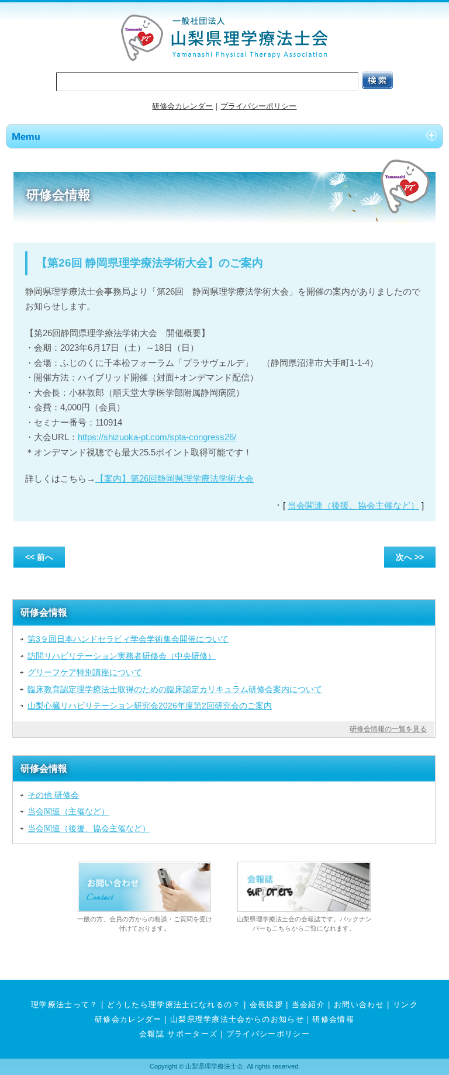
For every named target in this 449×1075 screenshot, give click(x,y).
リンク (405, 1004)
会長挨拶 (266, 1004)
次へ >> (410, 557)
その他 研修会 (53, 795)
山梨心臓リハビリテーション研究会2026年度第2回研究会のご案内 (149, 705)
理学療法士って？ (64, 1004)
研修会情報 (333, 1019)
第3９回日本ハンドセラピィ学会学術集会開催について (128, 639)
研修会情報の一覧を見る (388, 729)
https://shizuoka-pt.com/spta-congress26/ (157, 437)
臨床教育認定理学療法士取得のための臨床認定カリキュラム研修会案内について (174, 689)
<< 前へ (39, 557)
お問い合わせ (359, 1004)
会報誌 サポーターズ (178, 1033)
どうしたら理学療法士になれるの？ (174, 1004)
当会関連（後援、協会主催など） (353, 505)
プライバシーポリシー (258, 106)
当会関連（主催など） (68, 811)
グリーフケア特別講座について (84, 672)
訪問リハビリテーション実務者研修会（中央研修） (121, 656)
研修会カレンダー (182, 106)
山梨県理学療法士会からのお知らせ (237, 1019)
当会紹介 (308, 1004)
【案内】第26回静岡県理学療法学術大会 (174, 478)
